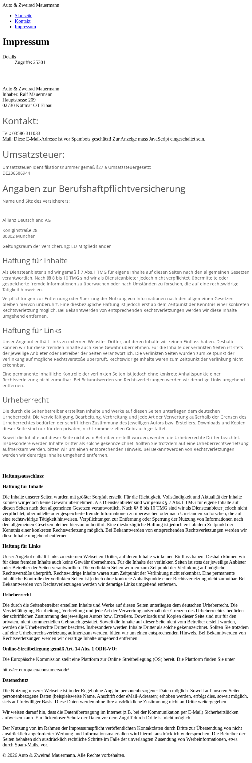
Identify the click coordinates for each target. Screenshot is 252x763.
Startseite (23, 15)
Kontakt (22, 21)
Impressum (25, 26)
